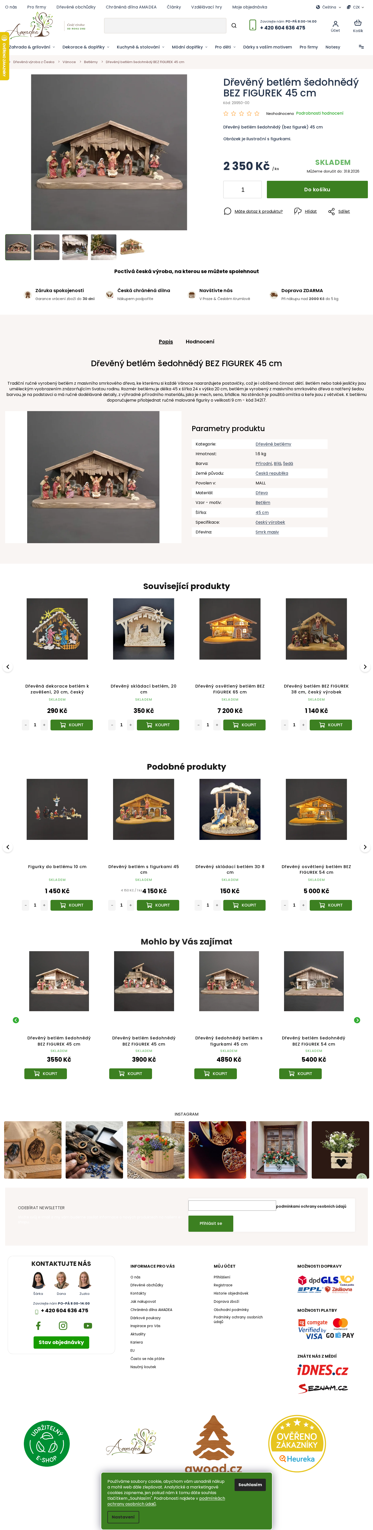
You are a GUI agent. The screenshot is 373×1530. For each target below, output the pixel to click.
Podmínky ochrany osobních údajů (238, 1320)
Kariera (136, 1342)
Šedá (288, 463)
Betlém (263, 502)
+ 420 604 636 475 (64, 1310)
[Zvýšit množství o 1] (253, 190)
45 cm (262, 512)
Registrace (223, 1285)
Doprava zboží (226, 1301)
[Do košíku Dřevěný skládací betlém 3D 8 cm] (72, 905)
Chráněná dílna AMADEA (131, 7)
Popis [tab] (166, 341)
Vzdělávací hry (206, 7)
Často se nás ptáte (147, 1359)
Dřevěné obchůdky (76, 7)
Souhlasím (250, 1485)
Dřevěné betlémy (273, 444)
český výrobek (270, 522)
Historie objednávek (231, 1293)
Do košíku (317, 189)
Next (366, 667)
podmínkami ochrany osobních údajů (311, 1206)
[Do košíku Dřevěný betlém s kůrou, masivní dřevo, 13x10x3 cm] (244, 725)
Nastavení (123, 1517)
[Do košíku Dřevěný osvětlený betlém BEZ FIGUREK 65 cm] (72, 725)
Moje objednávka (249, 7)
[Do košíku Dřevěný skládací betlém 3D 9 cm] (244, 905)
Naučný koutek (143, 1367)
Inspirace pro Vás (145, 1326)
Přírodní (264, 463)
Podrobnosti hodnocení (320, 113)
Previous (8, 667)
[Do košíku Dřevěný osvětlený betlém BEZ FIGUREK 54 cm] (158, 905)
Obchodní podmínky (231, 1310)
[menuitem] (32, 47)
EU (132, 1350)
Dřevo (262, 493)
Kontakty (138, 1293)
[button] (59, 1066)
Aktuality (138, 1334)
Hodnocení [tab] (200, 341)
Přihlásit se (211, 1223)
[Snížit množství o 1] (231, 190)
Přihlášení (222, 1277)
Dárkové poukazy (145, 1318)
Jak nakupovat (143, 1301)
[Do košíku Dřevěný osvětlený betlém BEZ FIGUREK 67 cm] (331, 905)
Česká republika (272, 473)
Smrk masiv (267, 532)
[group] (59, 1020)
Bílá (277, 463)
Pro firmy (36, 7)
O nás (11, 7)
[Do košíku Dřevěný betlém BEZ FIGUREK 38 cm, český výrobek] (158, 725)
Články (174, 7)
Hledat (233, 25)
